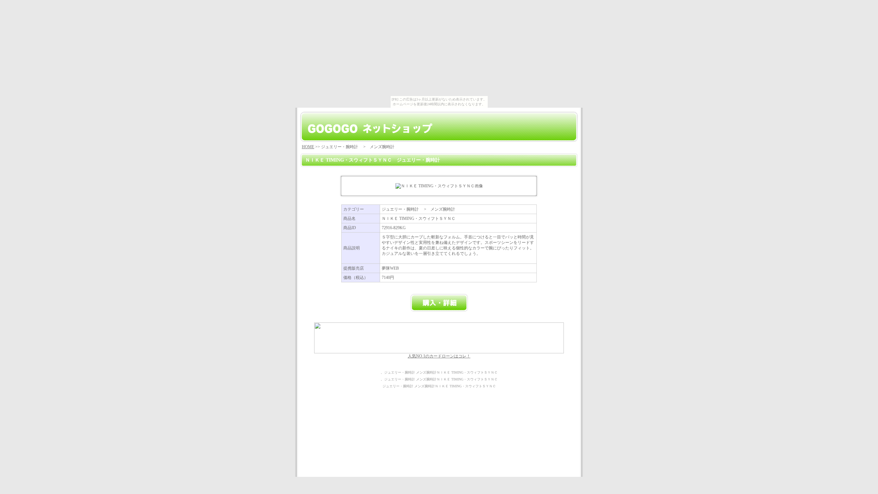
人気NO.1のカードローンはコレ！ (439, 356)
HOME (308, 146)
